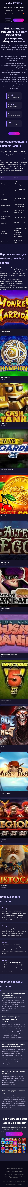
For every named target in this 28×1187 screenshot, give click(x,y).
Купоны (16, 7)
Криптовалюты (19, 10)
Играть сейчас (14, 133)
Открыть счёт (18, 20)
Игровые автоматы (9, 13)
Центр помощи (8, 7)
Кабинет (8, 20)
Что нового (20, 13)
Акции (22, 7)
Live (14, 16)
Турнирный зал (9, 10)
